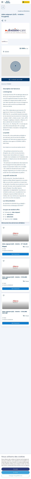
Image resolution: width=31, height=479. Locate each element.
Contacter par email (16, 79)
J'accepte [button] (15, 469)
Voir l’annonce (15, 254)
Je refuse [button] (15, 472)
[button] (2, 20)
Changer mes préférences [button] (15, 475)
